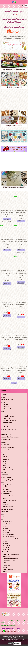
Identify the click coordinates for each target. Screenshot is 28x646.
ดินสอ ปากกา (6, 418)
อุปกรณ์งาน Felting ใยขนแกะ (8, 429)
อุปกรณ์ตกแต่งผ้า (5, 494)
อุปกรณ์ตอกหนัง (5, 440)
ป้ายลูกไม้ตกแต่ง (7, 485)
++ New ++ (4, 395)
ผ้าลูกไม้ (3, 483)
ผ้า (2, 519)
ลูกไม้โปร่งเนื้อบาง (7, 491)
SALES (3, 397)
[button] (19, 5)
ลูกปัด (4, 502)
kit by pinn (6, 407)
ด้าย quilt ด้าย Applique (9, 421)
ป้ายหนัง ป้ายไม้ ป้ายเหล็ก (9, 500)
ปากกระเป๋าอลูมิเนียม (6, 434)
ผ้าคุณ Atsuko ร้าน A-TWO (10, 539)
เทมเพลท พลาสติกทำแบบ (9, 425)
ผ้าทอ (4, 526)
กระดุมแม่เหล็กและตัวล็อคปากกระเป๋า (10, 437)
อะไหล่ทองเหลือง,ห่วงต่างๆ (8, 447)
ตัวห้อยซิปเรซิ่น (5, 475)
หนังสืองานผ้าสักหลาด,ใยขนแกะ (10, 559)
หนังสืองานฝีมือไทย (8, 569)
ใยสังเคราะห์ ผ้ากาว (7, 423)
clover (3, 411)
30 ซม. (5, 463)
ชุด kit (3, 402)
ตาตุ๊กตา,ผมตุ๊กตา (5, 517)
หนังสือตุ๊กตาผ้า (7, 557)
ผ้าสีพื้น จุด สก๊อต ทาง (8, 535)
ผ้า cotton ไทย (7, 545)
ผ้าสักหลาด (6, 547)
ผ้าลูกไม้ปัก (6, 489)
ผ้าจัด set (5, 528)
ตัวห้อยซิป (3, 472)
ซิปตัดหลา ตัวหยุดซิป (8, 470)
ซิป (2, 452)
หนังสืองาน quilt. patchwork (11, 554)
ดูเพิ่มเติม (14, 383)
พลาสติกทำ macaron (7, 509)
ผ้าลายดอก (6, 532)
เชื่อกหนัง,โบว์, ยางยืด (8, 496)
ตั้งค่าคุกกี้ (10, 643)
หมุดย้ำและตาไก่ (5, 445)
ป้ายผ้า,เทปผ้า (6, 498)
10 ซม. (5, 455)
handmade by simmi (7, 400)
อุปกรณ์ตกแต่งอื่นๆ (8, 507)
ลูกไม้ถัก (5, 487)
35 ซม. (5, 466)
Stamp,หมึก (4, 512)
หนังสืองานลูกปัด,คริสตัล (9, 561)
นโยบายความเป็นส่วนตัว (19, 639)
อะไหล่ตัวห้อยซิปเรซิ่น (6, 477)
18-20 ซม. (6, 459)
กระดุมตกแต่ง (6, 505)
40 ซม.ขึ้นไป (6, 468)
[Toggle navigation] (26, 5)
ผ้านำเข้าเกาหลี (6, 524)
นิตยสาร (5, 567)
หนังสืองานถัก (6, 563)
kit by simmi (7, 409)
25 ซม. (5, 461)
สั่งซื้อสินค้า (7, 219)
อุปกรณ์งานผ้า (4, 414)
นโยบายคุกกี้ (7, 640)
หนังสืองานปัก (6, 565)
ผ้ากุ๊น (2, 514)
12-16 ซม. (6, 457)
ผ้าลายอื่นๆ (6, 550)
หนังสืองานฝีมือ (5, 552)
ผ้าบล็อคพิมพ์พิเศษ (7, 522)
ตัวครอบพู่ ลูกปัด (5, 450)
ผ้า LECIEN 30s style (9, 537)
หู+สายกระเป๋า (4, 432)
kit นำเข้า (5, 405)
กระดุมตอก (4, 442)
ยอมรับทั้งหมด (17, 643)
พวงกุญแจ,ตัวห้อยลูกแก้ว (7, 480)
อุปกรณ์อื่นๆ (6, 427)
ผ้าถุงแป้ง (5, 543)
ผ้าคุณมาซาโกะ (6, 541)
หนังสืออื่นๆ (6, 572)
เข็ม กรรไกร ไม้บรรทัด (8, 416)
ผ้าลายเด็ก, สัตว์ (7, 530)
